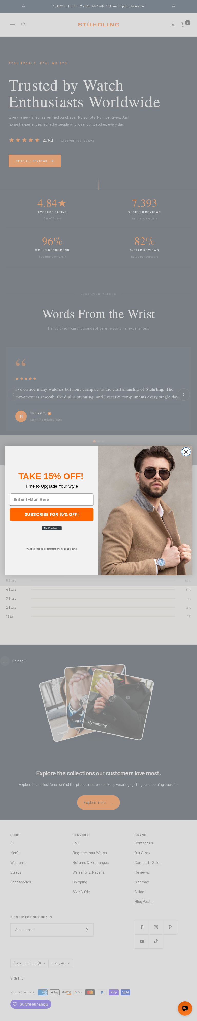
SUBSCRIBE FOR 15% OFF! (52, 514)
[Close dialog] (186, 452)
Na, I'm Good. (51, 528)
